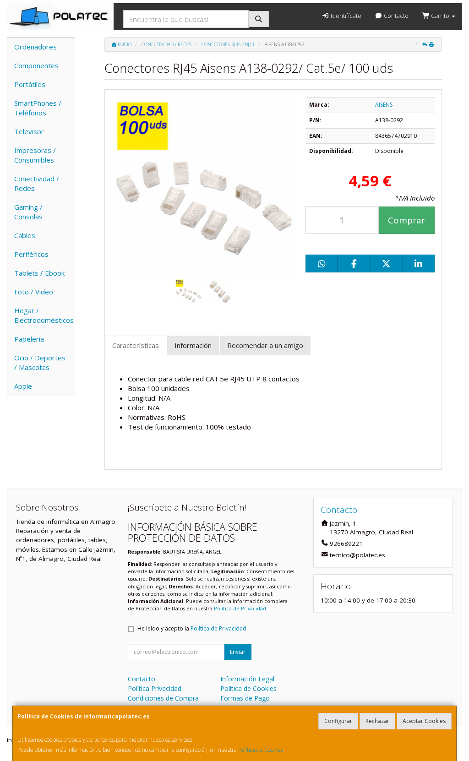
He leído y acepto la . (192, 628)
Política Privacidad (154, 688)
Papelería (29, 338)
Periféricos (31, 254)
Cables (24, 235)
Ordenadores (35, 46)
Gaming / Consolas (28, 211)
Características (135, 345)
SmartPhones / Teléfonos (37, 107)
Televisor (29, 131)
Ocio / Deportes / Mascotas (39, 362)
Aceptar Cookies (424, 721)
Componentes (36, 65)
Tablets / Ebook (39, 272)
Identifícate (345, 15)
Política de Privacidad (240, 608)
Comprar (406, 220)
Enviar (237, 652)
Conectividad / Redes (36, 183)
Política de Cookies (260, 750)
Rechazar (377, 721)
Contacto (395, 15)
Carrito (440, 15)
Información (193, 345)
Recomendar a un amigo (265, 345)
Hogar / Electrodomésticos (44, 315)
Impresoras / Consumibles (35, 155)
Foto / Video (33, 291)
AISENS (384, 105)
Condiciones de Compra (163, 698)
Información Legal (247, 678)
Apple (23, 386)
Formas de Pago (245, 698)
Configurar (338, 721)
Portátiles (29, 84)
